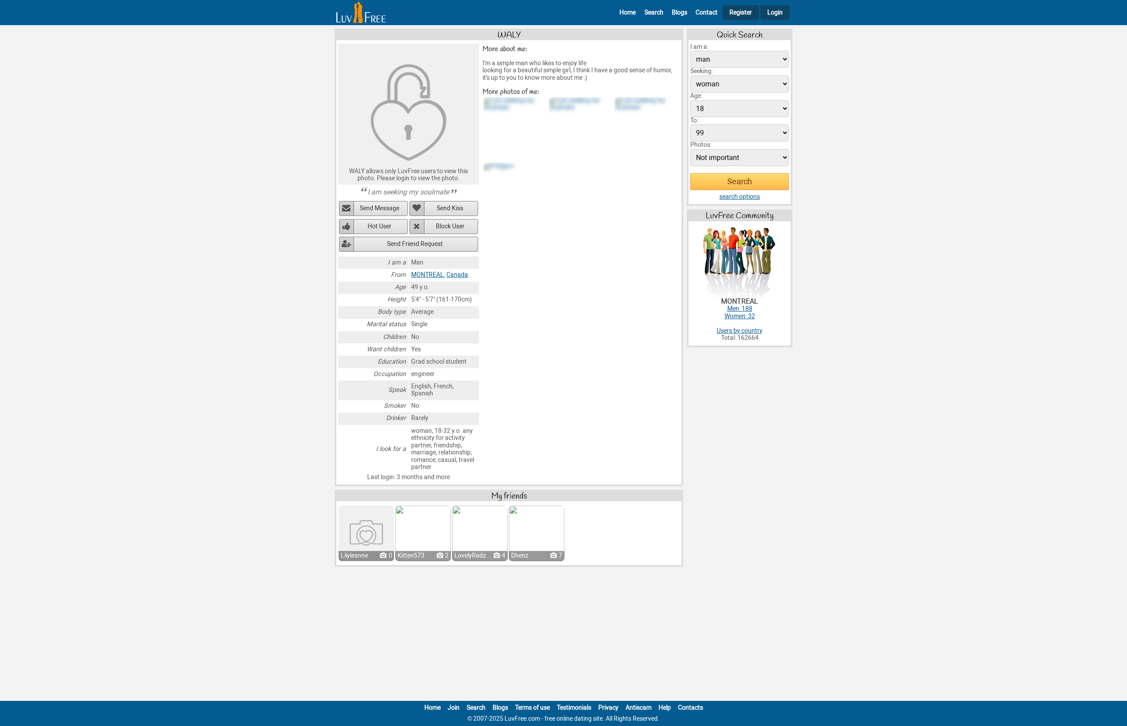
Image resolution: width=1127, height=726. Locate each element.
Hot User (379, 226)
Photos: (700, 145)
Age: (696, 96)
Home (627, 12)
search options (739, 197)
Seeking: (701, 71)
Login (775, 12)
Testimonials (574, 707)
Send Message (379, 208)
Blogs (679, 12)
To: (694, 120)
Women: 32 (740, 316)
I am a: (699, 47)
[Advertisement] (563, 635)
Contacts (690, 707)
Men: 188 (739, 309)
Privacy (608, 707)
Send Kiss (450, 208)
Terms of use (532, 707)
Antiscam (639, 707)
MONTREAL (427, 275)
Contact (707, 12)
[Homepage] (361, 12)
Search (654, 12)
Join (454, 707)
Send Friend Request (415, 244)
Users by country (739, 331)
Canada (457, 275)
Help (665, 707)
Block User (450, 226)
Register (740, 12)
